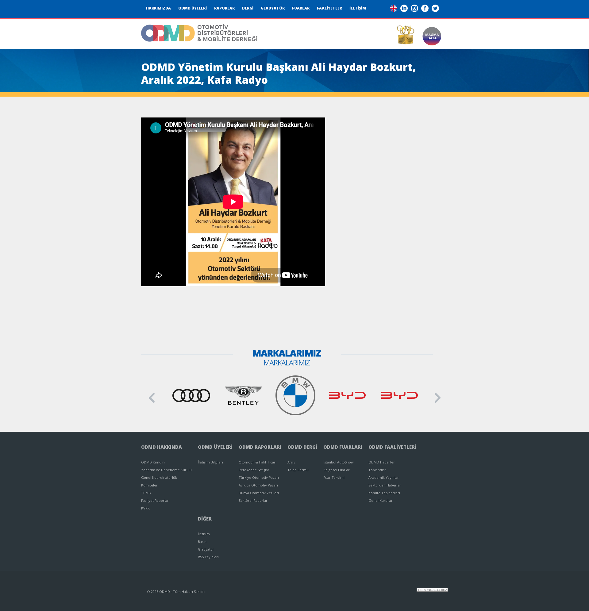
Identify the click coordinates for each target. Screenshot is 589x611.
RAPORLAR (224, 8)
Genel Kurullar (380, 500)
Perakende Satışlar (254, 469)
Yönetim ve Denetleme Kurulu (166, 469)
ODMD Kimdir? (153, 462)
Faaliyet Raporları (155, 500)
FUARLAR (301, 8)
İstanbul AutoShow (338, 462)
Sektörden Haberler (384, 485)
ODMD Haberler (381, 462)
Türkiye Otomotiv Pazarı (259, 477)
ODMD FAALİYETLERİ (392, 447)
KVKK (145, 508)
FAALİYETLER (329, 8)
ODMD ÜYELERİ (192, 8)
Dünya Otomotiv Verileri (259, 492)
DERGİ (247, 8)
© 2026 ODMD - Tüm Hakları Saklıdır (176, 591)
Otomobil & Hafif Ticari (257, 462)
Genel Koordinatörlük (159, 477)
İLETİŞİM (357, 8)
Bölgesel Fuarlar (336, 469)
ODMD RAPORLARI (260, 447)
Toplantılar (377, 469)
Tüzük (146, 492)
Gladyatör (206, 549)
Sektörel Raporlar (253, 500)
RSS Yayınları (208, 557)
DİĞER (205, 519)
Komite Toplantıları (384, 492)
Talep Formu (298, 469)
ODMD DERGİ (302, 447)
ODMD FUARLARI (342, 447)
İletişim (204, 534)
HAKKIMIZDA (158, 8)
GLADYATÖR (273, 8)
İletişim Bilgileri (210, 462)
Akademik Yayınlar (383, 477)
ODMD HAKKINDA (161, 447)
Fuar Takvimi (334, 477)
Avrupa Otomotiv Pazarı (258, 485)
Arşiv (291, 462)
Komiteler (149, 485)
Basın (202, 541)
